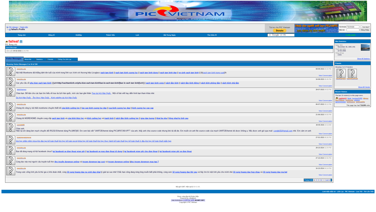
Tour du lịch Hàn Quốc (101, 93)
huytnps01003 (357, 98)
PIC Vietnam (13, 27)
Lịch (137, 35)
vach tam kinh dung (149, 73)
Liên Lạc (340, 191)
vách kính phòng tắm (210, 83)
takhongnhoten (340, 102)
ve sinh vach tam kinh (189, 73)
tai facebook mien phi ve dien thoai (176, 151)
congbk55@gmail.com (282, 131)
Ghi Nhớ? (366, 27)
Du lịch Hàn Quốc (24, 98)
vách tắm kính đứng (190, 83)
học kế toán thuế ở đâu (135, 141)
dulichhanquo (21, 89)
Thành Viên (24, 27)
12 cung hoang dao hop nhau (246, 172)
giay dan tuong (147, 118)
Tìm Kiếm (211, 35)
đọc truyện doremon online (66, 162)
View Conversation (325, 75)
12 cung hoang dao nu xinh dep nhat (83, 172)
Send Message (11, 47)
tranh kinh (109, 118)
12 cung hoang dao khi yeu (184, 172)
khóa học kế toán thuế (87, 141)
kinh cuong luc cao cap (142, 108)
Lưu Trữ (359, 191)
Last (327, 180)
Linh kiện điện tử (329, 191)
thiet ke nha (161, 118)
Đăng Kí (51, 35)
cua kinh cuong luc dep (119, 108)
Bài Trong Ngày (170, 35)
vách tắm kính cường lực (127, 118)
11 (321, 180)
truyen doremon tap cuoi (94, 162)
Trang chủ (22, 35)
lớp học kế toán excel (68, 141)
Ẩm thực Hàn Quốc (41, 98)
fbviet (349, 98)
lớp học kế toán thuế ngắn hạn (158, 141)
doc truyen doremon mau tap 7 (145, 162)
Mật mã (341, 30)
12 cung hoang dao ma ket (275, 172)
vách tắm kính (172, 83)
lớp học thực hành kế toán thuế (110, 141)
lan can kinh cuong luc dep (94, 108)
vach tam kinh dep (168, 73)
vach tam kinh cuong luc (126, 73)
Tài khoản (342, 27)
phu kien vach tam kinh (40, 83)
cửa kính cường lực (71, 108)
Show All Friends (364, 87)
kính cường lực (94, 118)
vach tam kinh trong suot (213, 73)
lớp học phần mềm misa (26, 141)
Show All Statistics (363, 58)
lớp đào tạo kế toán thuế (47, 141)
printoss (357, 100)
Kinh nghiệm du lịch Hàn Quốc (64, 98)
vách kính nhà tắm (230, 83)
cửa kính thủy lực (76, 118)
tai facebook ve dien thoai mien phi (69, 151)
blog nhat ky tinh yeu (178, 118)
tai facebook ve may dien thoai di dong (104, 151)
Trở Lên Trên (369, 191)
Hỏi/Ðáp (79, 35)
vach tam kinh (106, 73)
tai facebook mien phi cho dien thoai (141, 151)
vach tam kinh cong (155, 83)
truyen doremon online (118, 162)
